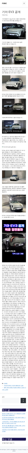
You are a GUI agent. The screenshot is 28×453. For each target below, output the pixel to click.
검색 (3, 397)
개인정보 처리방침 (22, 449)
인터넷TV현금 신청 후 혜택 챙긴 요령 (13, 385)
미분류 (5, 383)
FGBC (4, 3)
